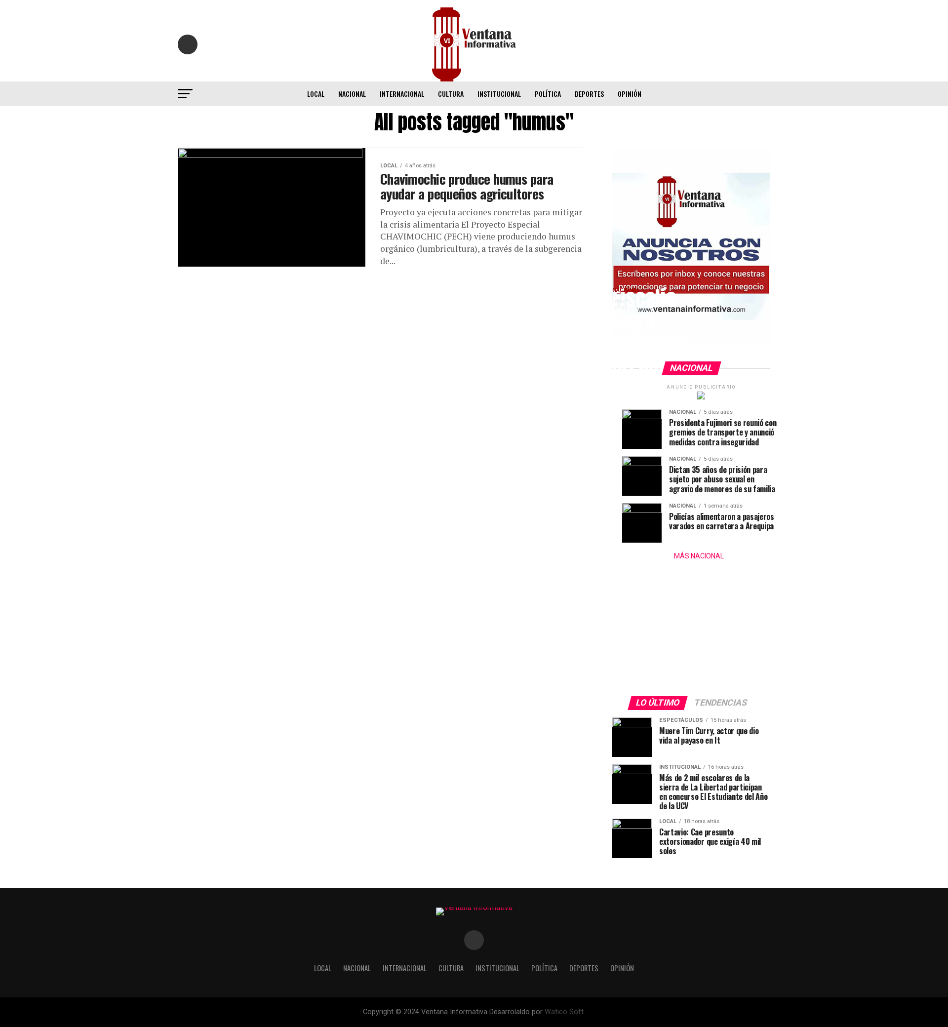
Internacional (402, 93)
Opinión (629, 93)
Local (315, 93)
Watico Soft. (565, 1012)
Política (548, 93)
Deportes (589, 93)
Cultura (451, 93)
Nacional (352, 93)
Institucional (499, 93)
